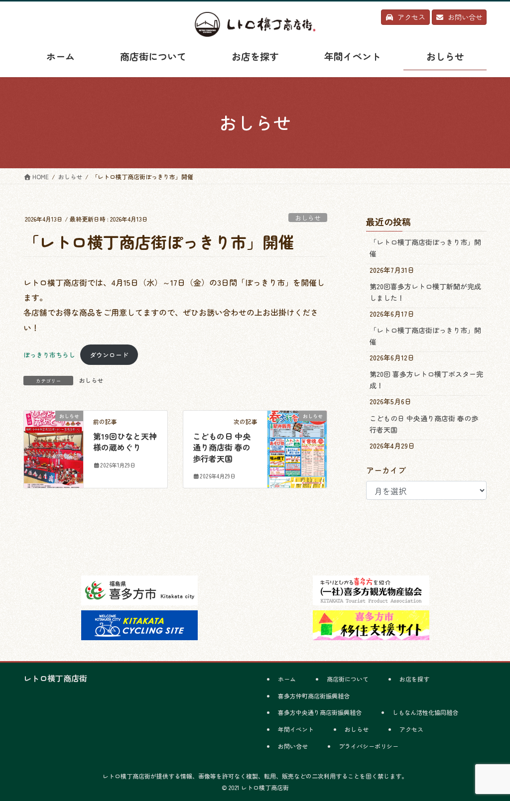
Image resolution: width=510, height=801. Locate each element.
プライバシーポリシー (368, 746)
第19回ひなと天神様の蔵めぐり (125, 441)
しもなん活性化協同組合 (425, 712)
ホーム (287, 679)
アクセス (411, 729)
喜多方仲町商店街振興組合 (314, 695)
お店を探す (414, 679)
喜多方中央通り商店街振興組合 (320, 712)
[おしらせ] (53, 447)
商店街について (348, 679)
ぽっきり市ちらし (49, 354)
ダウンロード (109, 354)
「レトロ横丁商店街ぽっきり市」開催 (425, 247)
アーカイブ (386, 470)
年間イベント (296, 729)
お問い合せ (293, 746)
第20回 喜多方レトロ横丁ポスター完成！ (426, 379)
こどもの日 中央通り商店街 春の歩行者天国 (222, 447)
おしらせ (308, 218)
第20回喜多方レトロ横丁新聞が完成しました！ (425, 292)
